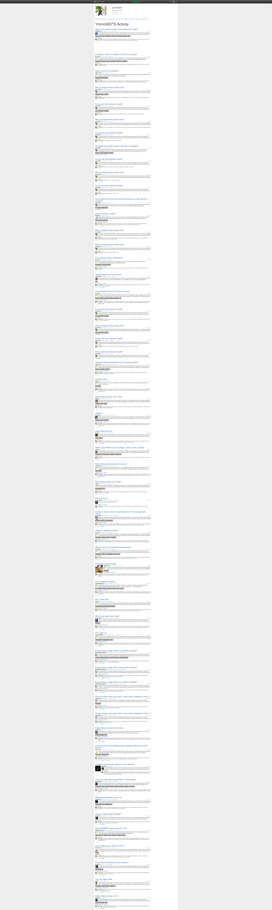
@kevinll (101, 398)
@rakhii (100, 881)
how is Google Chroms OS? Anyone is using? (112, 291)
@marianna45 (105, 698)
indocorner (98, 848)
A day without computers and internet (109, 728)
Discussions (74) (104, 19)
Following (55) (144, 19)
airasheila (97, 549)
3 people (105, 504)
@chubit (101, 449)
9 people (114, 572)
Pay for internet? (101, 498)
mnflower (97, 415)
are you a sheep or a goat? (105, 213)
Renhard (97, 749)
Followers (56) (138, 19)
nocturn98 (98, 364)
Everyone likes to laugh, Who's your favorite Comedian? (116, 650)
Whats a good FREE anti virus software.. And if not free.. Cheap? (119, 447)
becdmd (97, 816)
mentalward (98, 781)
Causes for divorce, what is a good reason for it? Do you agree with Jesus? (120, 512)
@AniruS (101, 433)
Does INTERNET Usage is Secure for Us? (111, 828)
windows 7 (99, 413)
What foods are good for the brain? (108, 481)
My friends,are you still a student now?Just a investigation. (117, 146)
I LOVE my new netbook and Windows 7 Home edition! (115, 779)
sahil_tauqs (98, 73)
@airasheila (103, 549)
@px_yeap (102, 56)
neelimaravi (106, 565)
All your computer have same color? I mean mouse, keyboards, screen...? (122, 696)
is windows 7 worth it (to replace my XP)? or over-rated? (116, 54)
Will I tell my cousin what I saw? (107, 616)
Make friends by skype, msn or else (108, 396)
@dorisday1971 (106, 618)
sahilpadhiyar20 (99, 583)
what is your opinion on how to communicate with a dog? (116, 29)
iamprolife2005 (99, 635)
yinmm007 (98, 89)
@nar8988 (108, 766)
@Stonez (101, 601)
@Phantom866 (105, 500)
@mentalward (105, 781)
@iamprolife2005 (107, 635)
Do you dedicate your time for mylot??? (110, 846)
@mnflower (103, 415)
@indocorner (104, 847)
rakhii (96, 881)
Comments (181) (119, 19)
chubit (97, 449)
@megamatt (103, 799)
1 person (105, 154)
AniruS (97, 433)
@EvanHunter (105, 515)
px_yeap (97, 56)
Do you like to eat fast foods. (106, 563)
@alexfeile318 (105, 466)
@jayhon (101, 381)
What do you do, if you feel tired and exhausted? (113, 547)
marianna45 (98, 698)
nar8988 (103, 766)
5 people (105, 222)
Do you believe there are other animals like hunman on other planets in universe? (121, 200)
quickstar (97, 730)
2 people (105, 641)
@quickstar (103, 730)
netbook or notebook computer (106, 530)
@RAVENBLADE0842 (111, 652)
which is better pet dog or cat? (106, 896)
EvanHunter (98, 515)
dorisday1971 (98, 618)
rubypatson (98, 276)
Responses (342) (112, 19)
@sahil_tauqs (105, 73)
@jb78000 (102, 215)
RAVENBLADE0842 (100, 652)
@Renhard (102, 749)
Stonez (97, 601)
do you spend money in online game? (109, 257)
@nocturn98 (104, 364)
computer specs (101, 379)
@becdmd (102, 816)
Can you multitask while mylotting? (108, 814)
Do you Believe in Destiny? (105, 581)
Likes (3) (132, 19)
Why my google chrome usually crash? (109, 87)
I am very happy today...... (105, 879)
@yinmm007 (104, 89)
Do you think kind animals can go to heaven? (112, 862)
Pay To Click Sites (102, 599)
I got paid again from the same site (108, 274)
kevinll (97, 398)
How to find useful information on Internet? (111, 464)
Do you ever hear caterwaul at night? (109, 104)
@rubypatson (105, 276)
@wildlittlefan (104, 31)
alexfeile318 (98, 466)
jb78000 (97, 215)
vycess (97, 483)
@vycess (101, 483)
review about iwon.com (103, 431)
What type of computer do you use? (108, 797)
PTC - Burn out (100, 633)
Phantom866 (98, 500)
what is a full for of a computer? (107, 71)
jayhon (97, 381)
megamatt (98, 799)
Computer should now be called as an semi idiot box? (115, 764)
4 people (105, 608)
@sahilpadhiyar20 (108, 583)
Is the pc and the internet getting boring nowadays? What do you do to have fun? (121, 746)
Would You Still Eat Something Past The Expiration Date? (116, 362)
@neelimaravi (113, 565)
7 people (105, 371)
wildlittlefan (98, 31)
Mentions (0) (126, 19)
